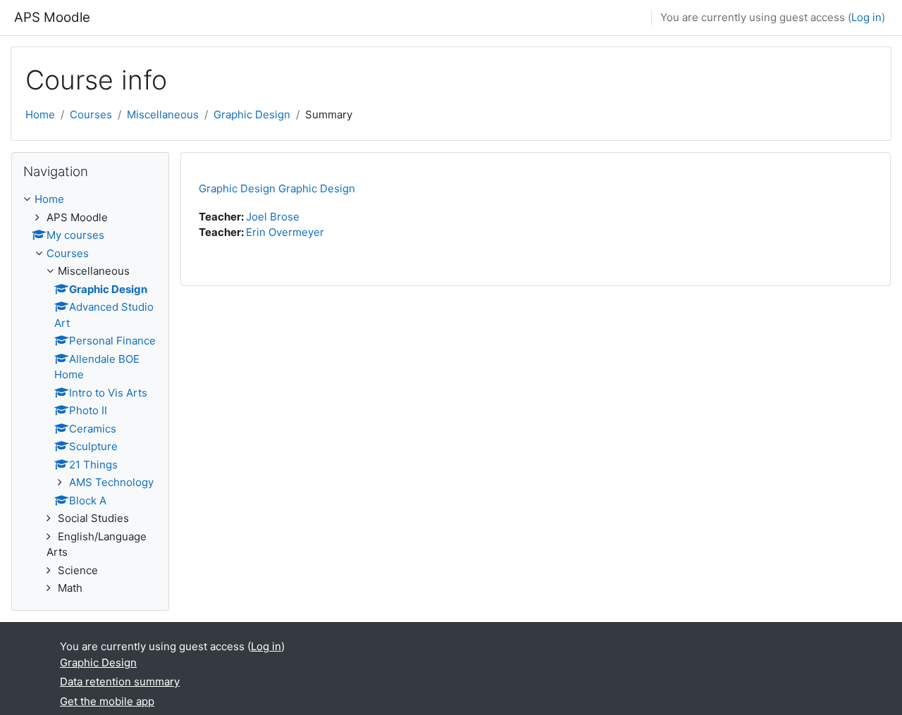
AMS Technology (111, 482)
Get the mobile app (107, 701)
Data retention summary (120, 681)
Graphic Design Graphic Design (277, 188)
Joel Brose (272, 216)
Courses (91, 114)
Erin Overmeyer (285, 232)
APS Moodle (52, 17)
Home (40, 114)
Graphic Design (252, 114)
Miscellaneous (163, 114)
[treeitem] (90, 394)
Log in (866, 17)
